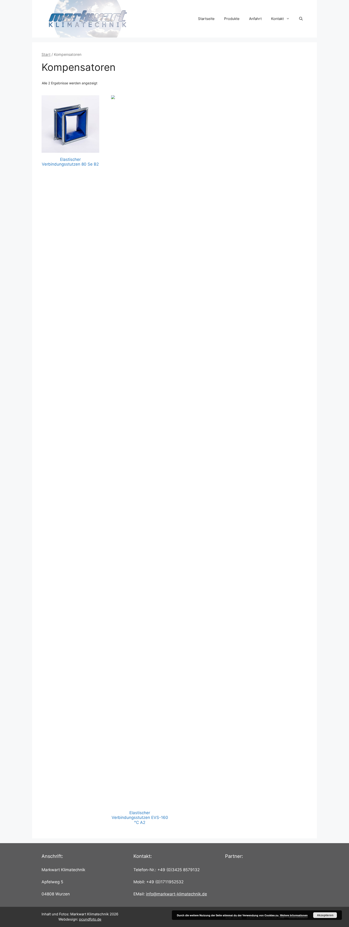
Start (46, 54)
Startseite (206, 18)
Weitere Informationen (294, 915)
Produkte (232, 18)
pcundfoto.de (90, 919)
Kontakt (277, 18)
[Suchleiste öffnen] (300, 19)
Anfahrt (255, 18)
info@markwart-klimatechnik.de (176, 894)
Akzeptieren (325, 915)
